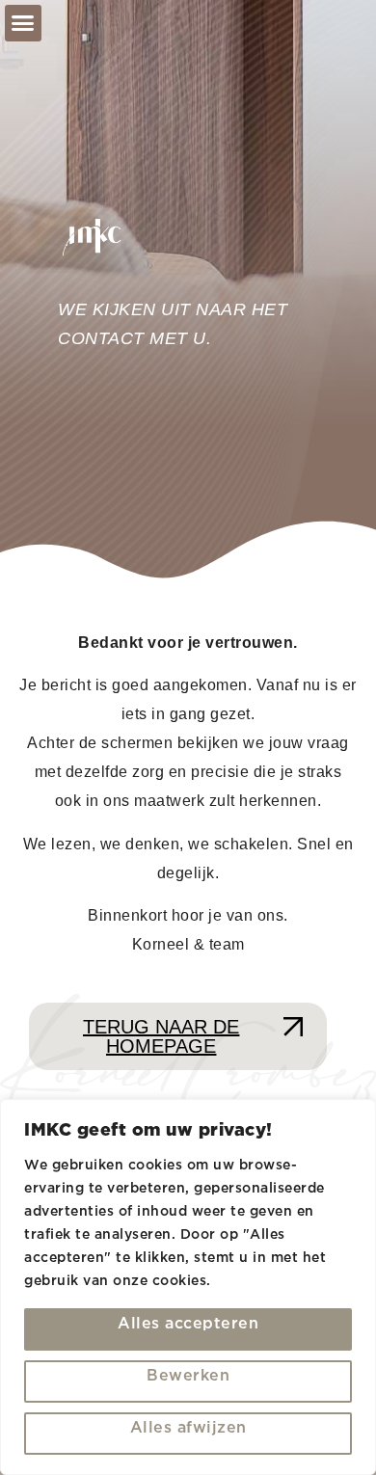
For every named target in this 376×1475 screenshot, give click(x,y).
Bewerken (188, 1376)
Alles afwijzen (188, 1428)
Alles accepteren (188, 1324)
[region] (188, 1287)
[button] (23, 23)
